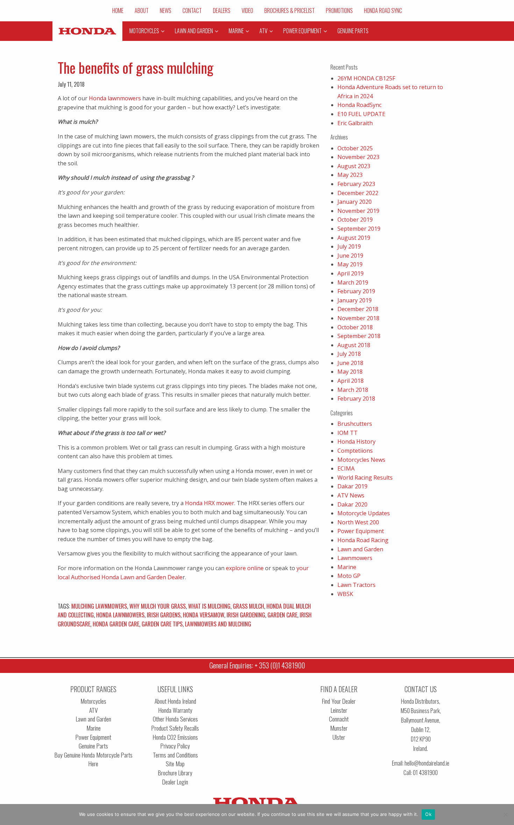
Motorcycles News (361, 460)
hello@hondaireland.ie (427, 763)
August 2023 (353, 166)
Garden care (282, 615)
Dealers (221, 10)
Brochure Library (175, 772)
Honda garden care (116, 624)
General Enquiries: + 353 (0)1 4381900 (257, 665)
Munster (339, 728)
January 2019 (354, 300)
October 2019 (355, 219)
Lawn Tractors (356, 585)
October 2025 (355, 148)
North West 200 (358, 522)
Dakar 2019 (352, 486)
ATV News (350, 495)
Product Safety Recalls (175, 728)
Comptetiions (355, 450)
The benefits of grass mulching (135, 67)
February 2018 (356, 398)
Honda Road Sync (383, 10)
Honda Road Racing (362, 540)
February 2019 (356, 291)
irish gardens (163, 615)
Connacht (339, 719)
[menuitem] (118, 10)
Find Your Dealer (339, 701)
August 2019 (353, 238)
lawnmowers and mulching (218, 624)
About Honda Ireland (175, 701)
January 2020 (354, 202)
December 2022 (357, 193)
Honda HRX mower (209, 503)
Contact (192, 10)
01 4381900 (425, 772)
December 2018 (357, 309)
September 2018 (358, 336)
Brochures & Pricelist (289, 10)
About (142, 10)
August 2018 (353, 345)
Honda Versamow (203, 615)
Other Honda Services (175, 719)
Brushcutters (354, 424)
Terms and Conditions (175, 755)
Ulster (339, 737)
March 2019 (352, 282)
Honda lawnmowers (115, 98)
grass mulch (248, 606)
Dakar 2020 (352, 504)
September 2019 (358, 228)
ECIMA (346, 468)
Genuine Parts (93, 745)
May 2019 (350, 264)
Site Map (175, 763)
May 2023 (350, 175)
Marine (346, 567)
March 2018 (352, 390)
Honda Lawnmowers (120, 615)
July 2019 (349, 246)
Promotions (339, 10)
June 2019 (350, 255)
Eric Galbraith (355, 123)
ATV (93, 710)
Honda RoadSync (359, 105)
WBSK (345, 594)
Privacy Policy (175, 745)
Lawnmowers (354, 558)
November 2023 (358, 157)
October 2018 (355, 327)
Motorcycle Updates (363, 513)
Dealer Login (175, 781)
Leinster (339, 710)
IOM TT (347, 433)
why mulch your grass (157, 606)
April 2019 (350, 273)
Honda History (356, 441)
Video (247, 10)
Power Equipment (360, 531)
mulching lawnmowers (99, 606)
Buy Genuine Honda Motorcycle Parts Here (94, 759)
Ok (428, 814)
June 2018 (350, 363)
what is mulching (209, 606)
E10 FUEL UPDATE (361, 114)
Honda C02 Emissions (175, 737)
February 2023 (356, 184)
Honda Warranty (175, 710)
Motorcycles (93, 701)
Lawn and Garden (360, 549)
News (165, 10)
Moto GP (348, 576)
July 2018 (349, 354)
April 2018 (350, 381)
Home (117, 10)
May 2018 (350, 371)
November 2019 (358, 211)
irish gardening (246, 615)
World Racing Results (365, 477)
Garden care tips (162, 624)
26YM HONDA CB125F (366, 78)
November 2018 (358, 318)
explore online (245, 568)
